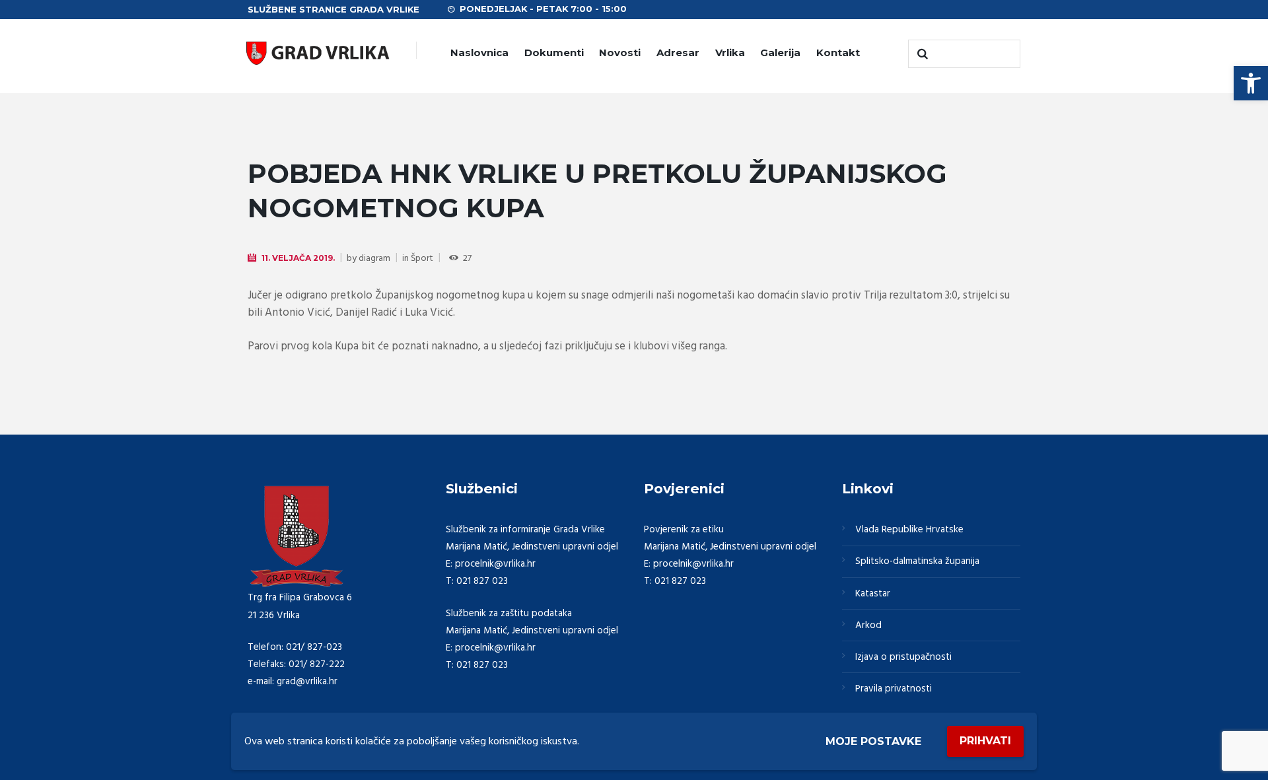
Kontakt (838, 52)
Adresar (677, 52)
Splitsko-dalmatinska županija (917, 561)
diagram (374, 258)
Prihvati (985, 740)
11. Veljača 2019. (298, 258)
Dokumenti (554, 52)
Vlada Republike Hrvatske (909, 530)
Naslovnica (479, 52)
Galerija (780, 52)
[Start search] (921, 54)
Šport (422, 258)
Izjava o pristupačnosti (903, 657)
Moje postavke (873, 741)
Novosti (620, 52)
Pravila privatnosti (893, 689)
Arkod (868, 625)
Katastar (872, 594)
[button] (1251, 83)
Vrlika (730, 52)
